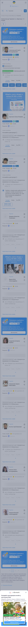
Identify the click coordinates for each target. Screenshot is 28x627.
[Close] (26, 592)
